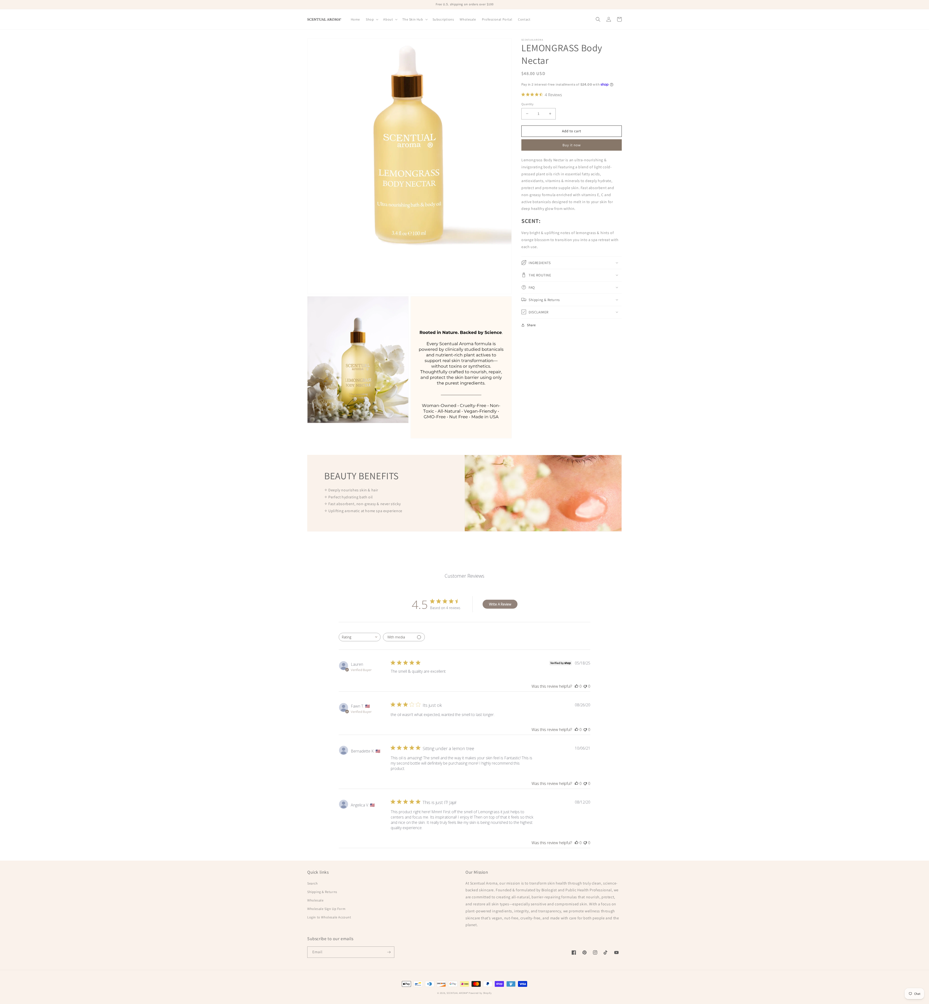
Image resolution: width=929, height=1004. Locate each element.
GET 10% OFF (465, 530)
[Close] (531, 451)
